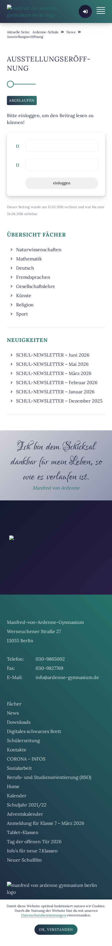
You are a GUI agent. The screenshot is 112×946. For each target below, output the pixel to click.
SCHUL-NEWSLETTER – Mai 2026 (52, 364)
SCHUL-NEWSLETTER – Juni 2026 (52, 355)
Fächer (14, 728)
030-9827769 (49, 692)
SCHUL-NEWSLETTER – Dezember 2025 (59, 401)
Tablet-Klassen (22, 856)
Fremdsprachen (33, 277)
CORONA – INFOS (26, 783)
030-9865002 (50, 683)
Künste (23, 295)
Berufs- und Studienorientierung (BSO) (49, 801)
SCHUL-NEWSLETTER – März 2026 (53, 373)
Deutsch (25, 268)
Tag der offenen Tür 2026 (34, 865)
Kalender (16, 820)
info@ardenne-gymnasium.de (67, 701)
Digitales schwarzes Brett (34, 755)
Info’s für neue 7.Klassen (32, 875)
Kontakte (16, 774)
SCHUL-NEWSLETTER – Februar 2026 (56, 382)
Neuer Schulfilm (24, 884)
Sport (22, 314)
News (13, 737)
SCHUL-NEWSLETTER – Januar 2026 (55, 391)
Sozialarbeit (19, 792)
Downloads (18, 746)
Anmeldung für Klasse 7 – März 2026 (45, 847)
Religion (25, 304)
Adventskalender (25, 838)
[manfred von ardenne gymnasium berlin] (36, 11)
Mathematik (29, 259)
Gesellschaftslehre (35, 286)
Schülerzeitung (23, 764)
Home (13, 810)
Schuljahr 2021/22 (27, 829)
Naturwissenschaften (38, 249)
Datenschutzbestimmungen (43, 915)
